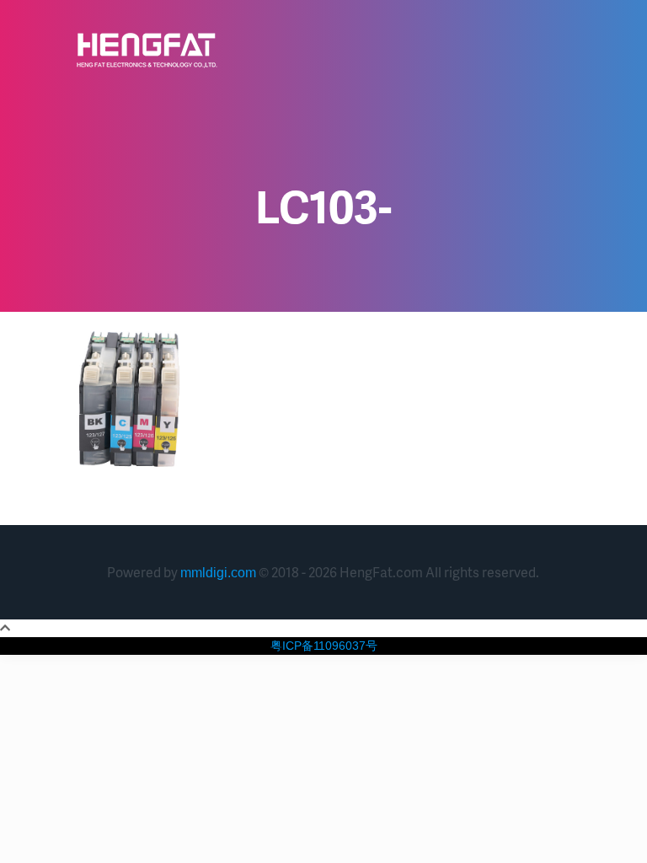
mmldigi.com (218, 573)
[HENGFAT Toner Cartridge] (147, 50)
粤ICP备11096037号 (323, 645)
